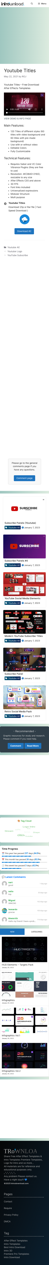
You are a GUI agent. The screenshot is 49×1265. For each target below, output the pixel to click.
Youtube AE (13, 247)
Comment (15, 746)
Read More (33, 746)
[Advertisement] (24, 34)
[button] (31, 3)
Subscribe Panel (14, 673)
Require (8, 1208)
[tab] (12, 932)
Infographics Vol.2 (11, 1071)
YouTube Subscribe (17, 255)
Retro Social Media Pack (18, 711)
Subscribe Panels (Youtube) (20, 523)
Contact (8, 1201)
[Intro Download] (12, 3)
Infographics (8, 1000)
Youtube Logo (14, 251)
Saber (23, 164)
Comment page (24, 478)
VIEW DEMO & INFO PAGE (17, 118)
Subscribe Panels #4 (16, 560)
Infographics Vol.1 (11, 1035)
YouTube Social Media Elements (22, 598)
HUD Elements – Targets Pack (17, 964)
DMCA (7, 1221)
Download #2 (24, 231)
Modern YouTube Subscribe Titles (24, 636)
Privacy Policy (11, 1215)
